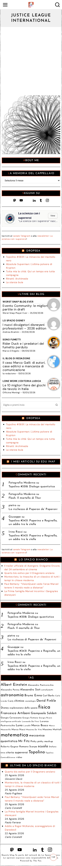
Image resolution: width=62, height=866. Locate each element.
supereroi (21, 752)
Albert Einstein (14, 685)
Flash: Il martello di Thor (25, 498)
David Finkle (46, 700)
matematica (14, 735)
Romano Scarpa (28, 747)
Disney (5, 708)
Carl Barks (49, 696)
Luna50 (26, 726)
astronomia (12, 695)
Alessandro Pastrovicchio (41, 685)
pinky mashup (45, 741)
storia (10, 752)
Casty (11, 701)
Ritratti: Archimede (17, 278)
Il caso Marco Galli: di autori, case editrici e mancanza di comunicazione (24, 366)
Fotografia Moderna (22, 482)
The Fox (37, 861)
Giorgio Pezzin (45, 718)
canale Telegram (21, 236)
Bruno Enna (33, 695)
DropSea (33, 250)
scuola (43, 746)
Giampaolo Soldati (44, 713)
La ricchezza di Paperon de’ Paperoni (33, 509)
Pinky (33, 741)
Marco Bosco (39, 725)
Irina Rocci (16, 531)
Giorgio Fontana (30, 718)
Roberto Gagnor (10, 747)
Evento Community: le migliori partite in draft (25, 307)
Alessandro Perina (10, 690)
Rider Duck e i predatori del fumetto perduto (23, 345)
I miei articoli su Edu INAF (33, 461)
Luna (19, 725)
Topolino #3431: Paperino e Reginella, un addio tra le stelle (33, 522)
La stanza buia (14, 282)
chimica (19, 701)
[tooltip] (14, 200)
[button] (56, 404)
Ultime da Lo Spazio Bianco (33, 765)
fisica (44, 707)
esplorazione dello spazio (24, 708)
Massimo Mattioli (52, 729)
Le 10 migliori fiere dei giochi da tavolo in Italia (24, 387)
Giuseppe (15, 516)
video (19, 757)
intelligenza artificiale (11, 722)
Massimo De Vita (34, 730)
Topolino (37, 752)
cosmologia (30, 701)
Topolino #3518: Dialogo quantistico (32, 486)
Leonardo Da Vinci (30, 722)
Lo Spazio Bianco (33, 559)
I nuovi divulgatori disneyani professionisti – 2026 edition (24, 326)
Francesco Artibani (15, 713)
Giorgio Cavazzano (11, 718)
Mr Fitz (24, 741)
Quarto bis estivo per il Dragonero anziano (29, 573)
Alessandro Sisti (30, 689)
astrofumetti (47, 690)
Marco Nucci (18, 729)
